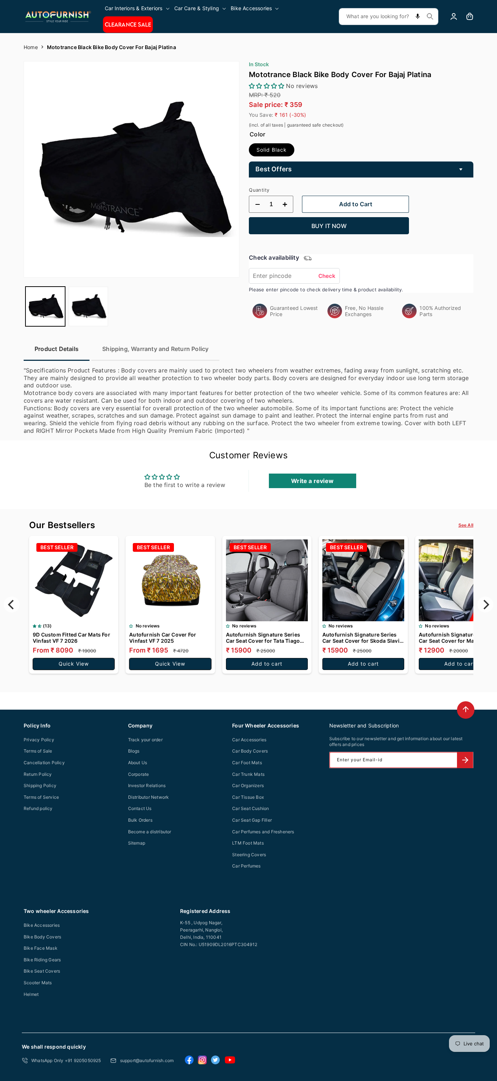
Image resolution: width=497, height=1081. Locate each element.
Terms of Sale (38, 751)
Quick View (74, 664)
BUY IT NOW (329, 226)
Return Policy (38, 774)
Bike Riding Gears (42, 959)
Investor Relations (147, 785)
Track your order (145, 739)
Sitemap (136, 843)
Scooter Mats (38, 982)
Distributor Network (148, 797)
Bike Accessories (42, 925)
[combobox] (388, 16)
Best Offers (273, 169)
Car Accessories (249, 739)
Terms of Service (41, 797)
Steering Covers (249, 854)
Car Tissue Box (248, 797)
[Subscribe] (465, 760)
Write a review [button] (312, 480)
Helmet (31, 994)
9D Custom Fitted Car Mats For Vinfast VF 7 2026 (71, 637)
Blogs (134, 751)
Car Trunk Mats (248, 774)
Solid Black (272, 150)
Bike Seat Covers (42, 971)
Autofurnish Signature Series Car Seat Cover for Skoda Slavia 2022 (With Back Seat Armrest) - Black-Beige (362, 637)
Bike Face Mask (40, 948)
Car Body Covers (250, 751)
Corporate (138, 774)
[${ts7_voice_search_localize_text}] (417, 16)
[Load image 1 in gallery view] (45, 306)
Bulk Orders (140, 820)
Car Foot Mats (247, 762)
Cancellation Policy (44, 762)
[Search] (430, 16)
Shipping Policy (40, 785)
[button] (137, 8)
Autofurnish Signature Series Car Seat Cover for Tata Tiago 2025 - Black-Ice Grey (263, 637)
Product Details (57, 348)
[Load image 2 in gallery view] (88, 306)
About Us (137, 762)
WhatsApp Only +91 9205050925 (66, 1060)
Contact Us (140, 808)
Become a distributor (149, 831)
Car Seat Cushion (250, 808)
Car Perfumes (246, 866)
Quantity (259, 190)
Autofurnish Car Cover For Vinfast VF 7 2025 (162, 637)
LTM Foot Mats (248, 843)
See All (465, 525)
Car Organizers (248, 785)
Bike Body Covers (42, 937)
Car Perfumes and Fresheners (263, 831)
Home (31, 47)
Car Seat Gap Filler (252, 820)
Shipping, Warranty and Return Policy (155, 348)
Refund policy (38, 808)
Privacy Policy (39, 739)
